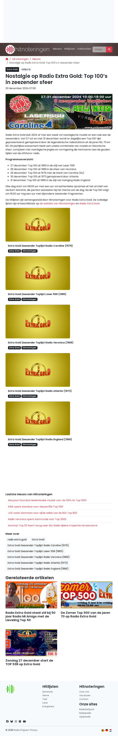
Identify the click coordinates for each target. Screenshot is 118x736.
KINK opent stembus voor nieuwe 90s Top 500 (35, 506)
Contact (83, 699)
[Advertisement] (59, 21)
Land (44, 702)
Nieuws (57, 49)
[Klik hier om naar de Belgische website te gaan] (103, 730)
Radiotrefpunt (86, 709)
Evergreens (48, 706)
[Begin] (7, 59)
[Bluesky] (12, 721)
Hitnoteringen (20, 59)
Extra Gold (12, 69)
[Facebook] (7, 721)
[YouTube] (24, 721)
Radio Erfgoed (21, 730)
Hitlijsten (69, 49)
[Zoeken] (109, 49)
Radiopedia (85, 713)
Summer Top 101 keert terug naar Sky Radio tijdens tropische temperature (52, 525)
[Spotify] (20, 721)
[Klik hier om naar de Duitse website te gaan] (106, 730)
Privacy (33, 730)
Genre (45, 695)
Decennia (47, 691)
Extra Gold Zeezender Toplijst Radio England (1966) (40, 439)
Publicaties (84, 49)
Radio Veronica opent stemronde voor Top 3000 (37, 519)
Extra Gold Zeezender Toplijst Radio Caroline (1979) (40, 246)
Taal (44, 699)
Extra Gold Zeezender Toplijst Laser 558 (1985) (37, 294)
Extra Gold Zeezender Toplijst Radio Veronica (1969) (40, 342)
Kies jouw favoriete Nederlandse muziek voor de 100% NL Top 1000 (47, 500)
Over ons (84, 691)
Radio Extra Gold (89, 203)
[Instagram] (16, 721)
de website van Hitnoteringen (57, 203)
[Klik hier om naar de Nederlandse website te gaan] (110, 730)
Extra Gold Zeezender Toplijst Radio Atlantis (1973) (40, 391)
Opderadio (85, 716)
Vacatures (84, 695)
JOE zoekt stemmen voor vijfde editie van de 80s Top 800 (42, 513)
